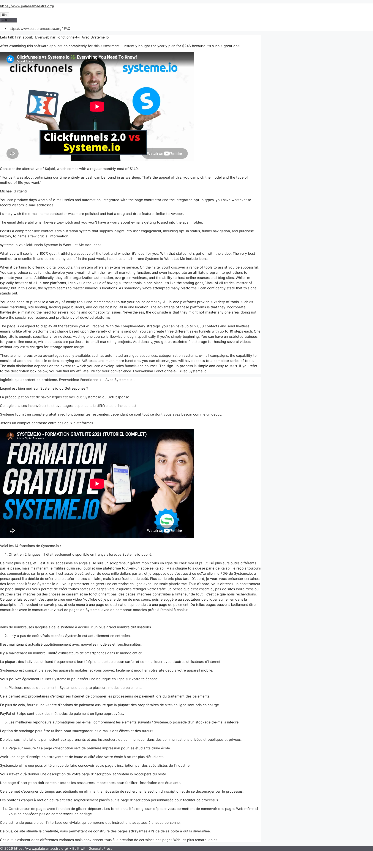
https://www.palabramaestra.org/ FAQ (39, 28)
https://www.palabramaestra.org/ (27, 6)
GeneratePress (100, 848)
